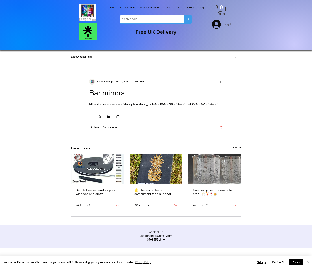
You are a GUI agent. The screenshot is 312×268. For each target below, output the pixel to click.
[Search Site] (188, 19)
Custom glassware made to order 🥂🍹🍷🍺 (212, 192)
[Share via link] (117, 116)
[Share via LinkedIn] (108, 116)
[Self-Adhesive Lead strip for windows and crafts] (97, 169)
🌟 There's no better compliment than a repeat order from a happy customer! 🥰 (155, 192)
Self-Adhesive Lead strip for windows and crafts (95, 192)
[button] (128, 7)
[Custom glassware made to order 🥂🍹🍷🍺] (214, 169)
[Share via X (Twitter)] (99, 116)
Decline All (278, 262)
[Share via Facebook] (91, 116)
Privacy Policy (143, 262)
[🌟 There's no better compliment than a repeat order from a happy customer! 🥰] (156, 169)
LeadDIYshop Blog (81, 56)
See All (237, 147)
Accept (296, 262)
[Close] (308, 262)
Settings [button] (261, 262)
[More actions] (220, 81)
